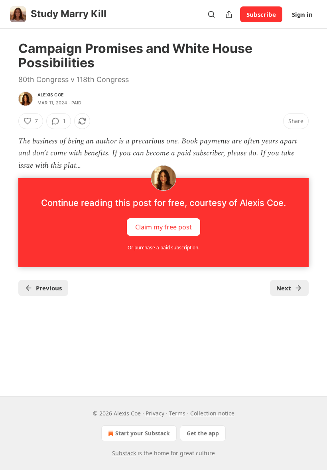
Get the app (203, 433)
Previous (49, 288)
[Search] (211, 14)
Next (283, 288)
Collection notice (212, 413)
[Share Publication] (229, 14)
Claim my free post (163, 227)
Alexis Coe (50, 95)
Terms (177, 413)
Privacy (155, 413)
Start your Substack (142, 433)
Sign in (302, 14)
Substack (124, 453)
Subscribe (261, 14)
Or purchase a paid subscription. (163, 247)
